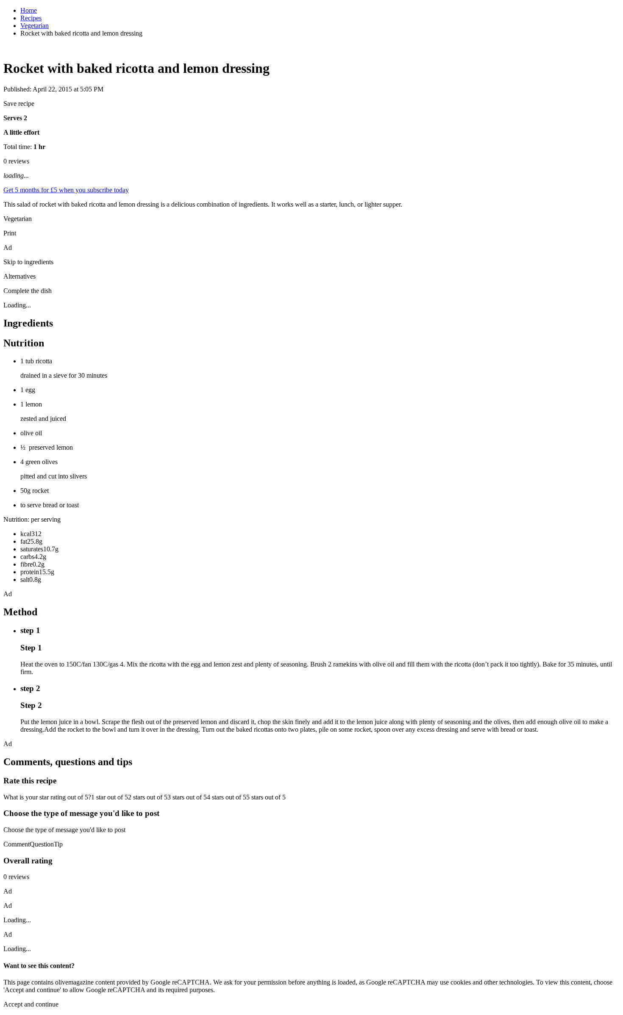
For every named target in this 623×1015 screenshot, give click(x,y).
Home (28, 10)
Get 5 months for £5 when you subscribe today (66, 190)
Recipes (31, 18)
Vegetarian (34, 25)
